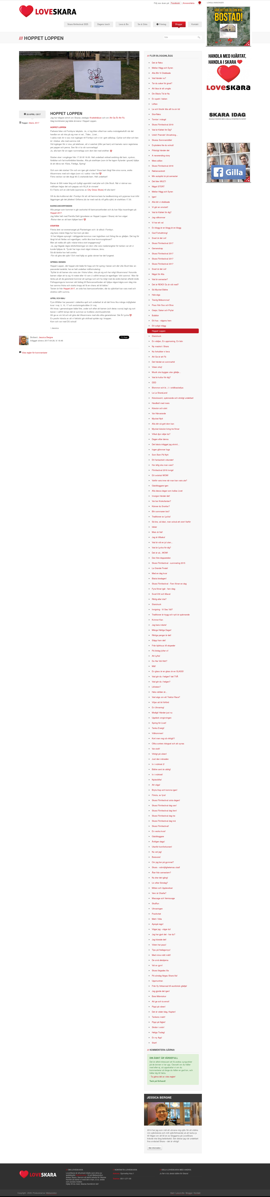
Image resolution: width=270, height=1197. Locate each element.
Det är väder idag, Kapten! (164, 1011)
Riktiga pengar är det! (161, 635)
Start (172, 1193)
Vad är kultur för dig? (161, 377)
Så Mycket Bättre (160, 289)
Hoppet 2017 (56, 212)
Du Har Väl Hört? (159, 660)
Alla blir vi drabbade (161, 201)
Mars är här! (157, 532)
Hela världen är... (159, 691)
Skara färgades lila (160, 970)
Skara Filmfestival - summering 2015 (168, 562)
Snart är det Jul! (159, 237)
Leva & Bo (123, 24)
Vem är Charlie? (159, 893)
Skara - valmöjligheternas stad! (166, 867)
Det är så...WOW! (160, 552)
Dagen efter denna (160, 439)
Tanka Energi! (158, 728)
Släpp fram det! (159, 640)
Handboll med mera (160, 403)
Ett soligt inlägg (159, 325)
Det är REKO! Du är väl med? (165, 284)
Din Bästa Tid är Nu (161, 93)
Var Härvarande (159, 413)
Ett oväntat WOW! (160, 475)
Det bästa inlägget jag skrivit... (166, 444)
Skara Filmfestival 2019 (162, 124)
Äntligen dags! (158, 841)
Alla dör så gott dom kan (163, 423)
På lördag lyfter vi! (160, 650)
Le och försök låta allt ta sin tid (166, 109)
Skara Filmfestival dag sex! (164, 805)
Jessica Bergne (46, 337)
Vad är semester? (160, 279)
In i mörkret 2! (158, 764)
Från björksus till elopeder (163, 645)
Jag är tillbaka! (158, 537)
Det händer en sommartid (163, 361)
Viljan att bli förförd (160, 702)
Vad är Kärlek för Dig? (162, 129)
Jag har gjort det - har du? (163, 934)
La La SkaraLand (159, 392)
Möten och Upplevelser (162, 887)
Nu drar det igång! (160, 877)
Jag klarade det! (159, 939)
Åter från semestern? (161, 872)
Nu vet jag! (157, 851)
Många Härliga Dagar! (161, 630)
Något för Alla (158, 274)
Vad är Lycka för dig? (161, 547)
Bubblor (155, 315)
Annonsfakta (188, 3)
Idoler (154, 526)
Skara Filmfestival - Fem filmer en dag (169, 583)
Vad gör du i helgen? (161, 681)
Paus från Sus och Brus (163, 305)
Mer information (154, 1148)
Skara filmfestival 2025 (77, 24)
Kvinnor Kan (157, 619)
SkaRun (155, 903)
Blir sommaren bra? (161, 511)
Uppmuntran (157, 980)
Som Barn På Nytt (160, 454)
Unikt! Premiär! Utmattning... (165, 134)
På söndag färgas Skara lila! (165, 975)
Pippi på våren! (158, 1006)
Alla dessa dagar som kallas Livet (167, 490)
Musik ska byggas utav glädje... (166, 372)
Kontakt (194, 24)
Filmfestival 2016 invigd (162, 470)
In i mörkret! (157, 774)
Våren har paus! (159, 944)
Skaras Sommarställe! (162, 139)
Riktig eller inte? (159, 599)
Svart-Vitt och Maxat (161, 593)
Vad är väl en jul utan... (162, 542)
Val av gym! (157, 965)
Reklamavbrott (158, 170)
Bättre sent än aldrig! (161, 769)
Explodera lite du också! (163, 145)
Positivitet (156, 913)
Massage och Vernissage (163, 898)
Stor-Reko (156, 114)
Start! (154, 1042)
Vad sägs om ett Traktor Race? (166, 697)
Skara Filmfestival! (160, 826)
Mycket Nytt (157, 418)
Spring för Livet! (159, 722)
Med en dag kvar (159, 573)
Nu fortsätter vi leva (161, 351)
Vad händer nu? (159, 78)
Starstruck (156, 335)
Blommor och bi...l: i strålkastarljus (167, 387)
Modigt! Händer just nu (162, 712)
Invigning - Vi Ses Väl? (162, 609)
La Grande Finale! (160, 568)
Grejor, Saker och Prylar (163, 310)
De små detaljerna (160, 960)
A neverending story (161, 155)
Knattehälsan (96, 117)
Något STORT (158, 186)
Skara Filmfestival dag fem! (164, 810)
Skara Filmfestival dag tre (163, 815)
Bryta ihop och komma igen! (164, 789)
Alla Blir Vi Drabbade (161, 72)
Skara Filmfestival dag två (164, 820)
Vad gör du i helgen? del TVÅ (165, 676)
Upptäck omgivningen (161, 717)
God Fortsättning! (160, 232)
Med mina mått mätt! (161, 954)
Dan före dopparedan (161, 557)
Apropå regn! (157, 924)
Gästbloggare (158, 836)
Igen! (154, 196)
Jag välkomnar (158, 217)
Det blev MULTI (159, 181)
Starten (54, 225)
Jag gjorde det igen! (161, 991)
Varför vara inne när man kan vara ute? (169, 480)
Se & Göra (142, 24)
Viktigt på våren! (159, 753)
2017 (37, 122)
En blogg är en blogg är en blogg (166, 227)
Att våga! (156, 784)
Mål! (154, 666)
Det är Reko (157, 62)
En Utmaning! (158, 707)
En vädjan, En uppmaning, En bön (167, 341)
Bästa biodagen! (159, 578)
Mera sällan (157, 160)
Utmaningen (157, 908)
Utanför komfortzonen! (162, 846)
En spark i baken (159, 98)
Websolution (81, 1175)
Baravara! (156, 856)
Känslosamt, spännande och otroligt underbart (172, 397)
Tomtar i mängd (159, 119)
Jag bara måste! (159, 624)
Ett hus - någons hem (161, 320)
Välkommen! (157, 733)
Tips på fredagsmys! (161, 949)
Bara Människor (159, 996)
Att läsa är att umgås (161, 88)
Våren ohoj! (157, 366)
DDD (154, 382)
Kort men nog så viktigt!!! (163, 738)
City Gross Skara (95, 189)
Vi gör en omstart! (160, 207)
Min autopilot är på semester (165, 176)
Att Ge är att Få (159, 356)
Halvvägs (156, 294)
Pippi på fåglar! (158, 1022)
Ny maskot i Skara (160, 346)
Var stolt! (156, 748)
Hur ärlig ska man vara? (162, 464)
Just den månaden (160, 758)
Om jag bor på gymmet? (163, 862)
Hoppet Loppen (58, 127)
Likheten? (156, 686)
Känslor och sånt (159, 408)
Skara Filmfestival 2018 (162, 165)
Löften (155, 103)
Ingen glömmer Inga (161, 449)
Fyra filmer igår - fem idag (163, 588)
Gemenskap (157, 248)
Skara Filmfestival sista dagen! (166, 800)
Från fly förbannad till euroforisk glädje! (169, 985)
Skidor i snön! (158, 1027)
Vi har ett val (157, 222)
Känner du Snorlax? (161, 506)
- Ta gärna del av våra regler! (162, 1076)
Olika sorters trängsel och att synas (168, 743)
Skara (31, 122)
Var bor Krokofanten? (161, 501)
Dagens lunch (103, 24)
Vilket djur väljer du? (161, 434)
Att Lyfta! (156, 655)
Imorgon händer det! (161, 495)
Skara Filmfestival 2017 (162, 243)
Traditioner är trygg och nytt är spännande (171, 614)
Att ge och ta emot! (160, 1001)
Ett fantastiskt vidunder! (163, 459)
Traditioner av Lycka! (161, 516)
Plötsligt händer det (160, 150)
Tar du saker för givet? (162, 83)
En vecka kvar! (159, 831)
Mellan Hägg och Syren (162, 67)
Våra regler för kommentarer (34, 352)
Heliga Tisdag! (158, 1032)
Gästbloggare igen (160, 485)
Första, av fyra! (159, 795)
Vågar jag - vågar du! (161, 929)
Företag (162, 24)
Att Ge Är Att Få (117, 117)
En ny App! (157, 1037)
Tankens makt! (158, 1016)
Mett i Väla (157, 918)
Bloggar (178, 24)
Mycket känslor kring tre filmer (165, 428)
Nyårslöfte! (157, 779)
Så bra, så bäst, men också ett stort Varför (171, 521)
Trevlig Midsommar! (161, 299)
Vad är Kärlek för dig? (161, 212)
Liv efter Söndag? (160, 882)
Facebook (175, 3)
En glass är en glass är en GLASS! (168, 671)
